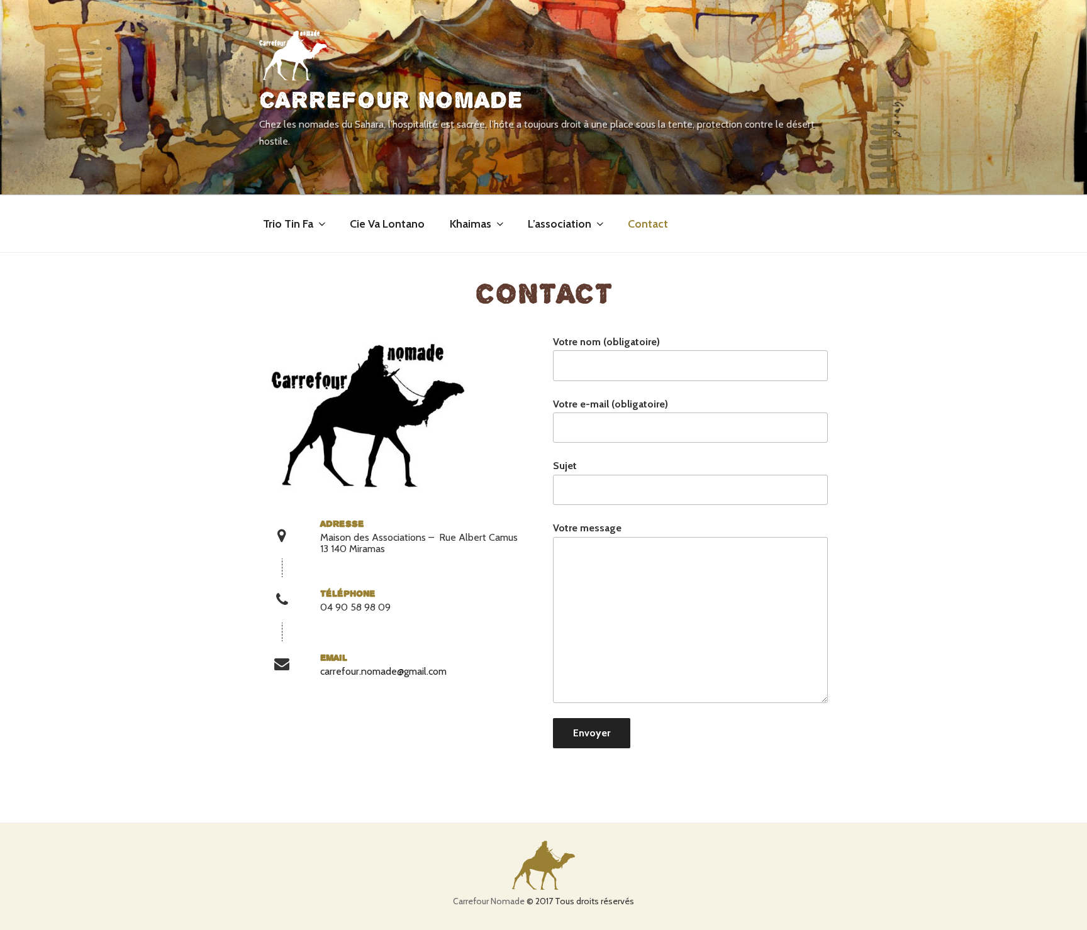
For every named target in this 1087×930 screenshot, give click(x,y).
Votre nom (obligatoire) (606, 342)
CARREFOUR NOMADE (391, 100)
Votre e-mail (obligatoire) (610, 404)
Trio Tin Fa (288, 224)
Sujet (565, 466)
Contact (648, 224)
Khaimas (470, 224)
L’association (559, 224)
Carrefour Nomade (489, 901)
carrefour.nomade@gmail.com (383, 671)
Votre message (587, 528)
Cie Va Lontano (387, 224)
